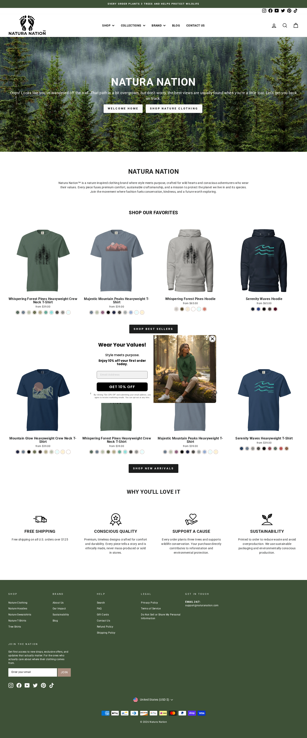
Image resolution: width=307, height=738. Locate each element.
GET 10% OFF (122, 386)
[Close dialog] (212, 339)
